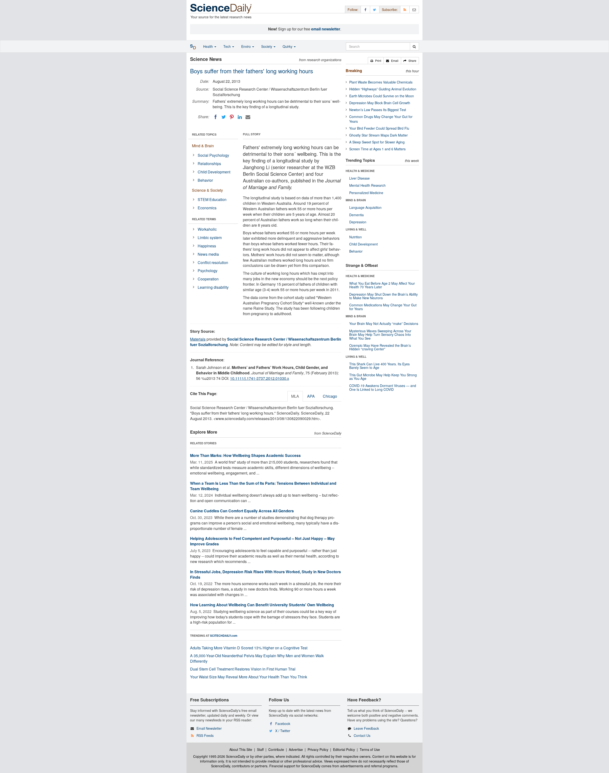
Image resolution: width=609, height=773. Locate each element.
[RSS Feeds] (405, 9)
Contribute (276, 749)
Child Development (214, 172)
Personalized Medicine (366, 192)
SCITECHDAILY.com (223, 635)
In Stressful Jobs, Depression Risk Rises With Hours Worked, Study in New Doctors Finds (265, 574)
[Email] (248, 117)
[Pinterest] (232, 117)
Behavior (205, 180)
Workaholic (207, 229)
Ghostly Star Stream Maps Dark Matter (378, 135)
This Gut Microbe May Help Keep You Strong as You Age (383, 376)
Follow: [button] (353, 9)
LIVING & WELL (356, 229)
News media (208, 254)
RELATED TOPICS (204, 134)
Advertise (296, 749)
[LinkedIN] (240, 117)
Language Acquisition (365, 207)
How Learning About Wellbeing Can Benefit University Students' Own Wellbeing (262, 604)
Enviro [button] (246, 46)
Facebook (282, 723)
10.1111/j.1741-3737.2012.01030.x (259, 378)
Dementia (356, 214)
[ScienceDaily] (221, 8)
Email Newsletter (209, 728)
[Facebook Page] (365, 9)
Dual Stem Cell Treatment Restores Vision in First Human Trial (242, 669)
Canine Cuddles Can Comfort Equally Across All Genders (242, 511)
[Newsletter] (414, 9)
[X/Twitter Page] (374, 9)
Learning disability (213, 287)
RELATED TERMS (204, 219)
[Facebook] (215, 117)
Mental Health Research (367, 185)
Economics (207, 207)
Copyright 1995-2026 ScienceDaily (219, 756)
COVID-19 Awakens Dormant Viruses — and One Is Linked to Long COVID (382, 387)
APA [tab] (311, 396)
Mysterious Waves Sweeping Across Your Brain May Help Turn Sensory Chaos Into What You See (380, 334)
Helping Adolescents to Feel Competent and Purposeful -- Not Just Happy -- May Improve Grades (262, 541)
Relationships (209, 163)
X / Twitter (282, 730)
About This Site (240, 749)
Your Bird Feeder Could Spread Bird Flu (379, 128)
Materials (198, 339)
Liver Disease (359, 178)
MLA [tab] (295, 396)
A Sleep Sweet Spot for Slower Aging (377, 142)
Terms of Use (370, 749)
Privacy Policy (318, 749)
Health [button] (208, 46)
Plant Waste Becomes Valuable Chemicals (381, 82)
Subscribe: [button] (390, 9)
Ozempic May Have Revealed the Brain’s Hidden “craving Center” (380, 347)
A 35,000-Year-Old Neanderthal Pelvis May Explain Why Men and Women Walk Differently (257, 658)
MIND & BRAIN (356, 200)
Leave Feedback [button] (366, 728)
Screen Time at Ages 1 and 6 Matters (377, 149)
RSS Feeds (205, 735)
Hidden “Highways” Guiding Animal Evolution (382, 89)
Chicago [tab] (330, 396)
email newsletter (325, 29)
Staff (260, 749)
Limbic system (210, 237)
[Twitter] (223, 117)
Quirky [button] (288, 46)
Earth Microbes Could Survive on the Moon (381, 95)
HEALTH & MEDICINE (360, 171)
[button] (376, 60)
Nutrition (355, 237)
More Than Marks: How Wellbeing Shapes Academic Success (245, 455)
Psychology (207, 270)
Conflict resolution (213, 262)
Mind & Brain (203, 145)
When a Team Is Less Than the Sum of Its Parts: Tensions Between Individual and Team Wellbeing (263, 485)
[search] (414, 46)
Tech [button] (227, 46)
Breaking (354, 70)
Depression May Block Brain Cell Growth (379, 102)
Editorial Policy (344, 749)
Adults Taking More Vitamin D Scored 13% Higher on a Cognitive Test (248, 648)
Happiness (207, 246)
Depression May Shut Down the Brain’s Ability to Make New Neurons (383, 296)
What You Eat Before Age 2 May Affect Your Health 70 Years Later (382, 285)
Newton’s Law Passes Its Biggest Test (377, 109)
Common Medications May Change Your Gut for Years (383, 307)
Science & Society (207, 190)
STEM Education (212, 199)
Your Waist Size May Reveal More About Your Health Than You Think (248, 677)
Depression (357, 222)
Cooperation (208, 279)
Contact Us (362, 735)
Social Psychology (213, 155)
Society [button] (267, 46)
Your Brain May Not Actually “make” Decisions (383, 323)
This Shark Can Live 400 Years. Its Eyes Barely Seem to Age (379, 366)
